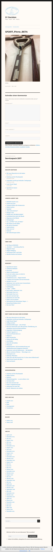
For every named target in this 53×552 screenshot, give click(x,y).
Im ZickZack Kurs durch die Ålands (15, 216)
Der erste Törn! (10, 305)
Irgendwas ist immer (12, 187)
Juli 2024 (9, 442)
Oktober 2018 (10, 487)
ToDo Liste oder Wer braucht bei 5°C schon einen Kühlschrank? (23, 357)
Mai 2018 (9, 491)
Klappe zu (9, 335)
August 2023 (10, 447)
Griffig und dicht (11, 323)
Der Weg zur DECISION (12, 245)
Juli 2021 (9, 464)
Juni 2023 (9, 449)
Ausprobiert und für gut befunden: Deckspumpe (19, 180)
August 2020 (10, 475)
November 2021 (11, 456)
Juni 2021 (9, 465)
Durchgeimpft (10, 220)
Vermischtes (10, 408)
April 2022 (9, 455)
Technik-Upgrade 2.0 (12, 332)
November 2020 (11, 471)
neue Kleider (10, 341)
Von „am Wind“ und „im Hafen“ (15, 221)
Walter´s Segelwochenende (13, 384)
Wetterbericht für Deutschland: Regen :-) (17, 301)
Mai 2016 (9, 505)
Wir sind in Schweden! (12, 225)
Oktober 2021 (10, 458)
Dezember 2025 (11, 436)
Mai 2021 (9, 467)
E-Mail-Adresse (9, 129)
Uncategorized (10, 406)
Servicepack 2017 (11, 353)
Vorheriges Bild (8, 26)
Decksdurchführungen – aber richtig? (16, 324)
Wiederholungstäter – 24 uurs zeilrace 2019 (18, 379)
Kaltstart (9, 230)
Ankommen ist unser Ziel (13, 297)
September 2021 (11, 460)
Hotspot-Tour (10, 212)
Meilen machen (10, 207)
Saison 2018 (10, 422)
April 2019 (9, 484)
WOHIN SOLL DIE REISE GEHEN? (15, 214)
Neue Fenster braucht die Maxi (14, 359)
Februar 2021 (10, 469)
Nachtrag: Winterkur (12, 355)
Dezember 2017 (10, 493)
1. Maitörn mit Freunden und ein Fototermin (18, 279)
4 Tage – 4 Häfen (11, 288)
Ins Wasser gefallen (11, 276)
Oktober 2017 (10, 495)
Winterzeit (9, 344)
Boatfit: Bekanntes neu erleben (15, 388)
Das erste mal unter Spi (12, 296)
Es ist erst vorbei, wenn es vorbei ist (16, 274)
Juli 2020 (9, 476)
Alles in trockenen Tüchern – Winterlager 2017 (19, 352)
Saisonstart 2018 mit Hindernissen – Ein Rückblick (20, 350)
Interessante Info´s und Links (14, 252)
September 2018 (11, 489)
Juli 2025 (9, 438)
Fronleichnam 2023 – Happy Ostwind (16, 277)
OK (29, 550)
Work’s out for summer (12, 299)
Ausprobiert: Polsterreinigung (14, 330)
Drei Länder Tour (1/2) (12, 292)
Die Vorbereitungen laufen (13, 232)
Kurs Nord (9, 270)
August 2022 (10, 453)
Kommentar (8, 103)
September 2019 (11, 480)
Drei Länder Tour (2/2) (12, 294)
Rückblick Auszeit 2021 (12, 201)
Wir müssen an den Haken (13, 223)
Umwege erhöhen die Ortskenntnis (16, 205)
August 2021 (10, 462)
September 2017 (11, 496)
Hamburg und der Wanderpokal (15, 177)
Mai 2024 (9, 444)
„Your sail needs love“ (12, 210)
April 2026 (9, 435)
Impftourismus (10, 227)
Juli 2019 (9, 482)
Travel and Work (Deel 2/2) (13, 333)
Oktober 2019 (10, 478)
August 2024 (10, 440)
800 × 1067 (14, 86)
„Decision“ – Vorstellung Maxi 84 (15, 247)
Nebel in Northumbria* (12, 272)
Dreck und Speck (11, 361)
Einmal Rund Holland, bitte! (14, 303)
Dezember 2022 (11, 451)
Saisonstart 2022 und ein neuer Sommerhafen (18, 283)
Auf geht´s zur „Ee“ (11, 281)
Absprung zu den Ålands (13, 218)
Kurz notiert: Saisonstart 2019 (14, 290)
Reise (8, 404)
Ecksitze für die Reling (12, 339)
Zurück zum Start (11, 203)
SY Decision (10, 17)
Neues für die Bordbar (12, 343)
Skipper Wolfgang (11, 250)
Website (7, 135)
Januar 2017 (9, 500)
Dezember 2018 (10, 485)
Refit (8, 402)
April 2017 (9, 498)
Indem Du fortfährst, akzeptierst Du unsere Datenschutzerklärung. (25, 539)
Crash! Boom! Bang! (12, 184)
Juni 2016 (9, 504)
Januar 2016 (10, 509)
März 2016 (9, 507)
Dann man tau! (10, 229)
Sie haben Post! (10, 381)
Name (7, 123)
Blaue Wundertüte (11, 337)
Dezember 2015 (10, 511)
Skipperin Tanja (11, 248)
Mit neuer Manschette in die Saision (16, 173)
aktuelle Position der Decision (14, 254)
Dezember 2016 (10, 502)
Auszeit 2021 (10, 400)
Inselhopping (10, 286)
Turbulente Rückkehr (12, 268)
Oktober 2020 (10, 473)
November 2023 (11, 445)
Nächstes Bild (16, 26)
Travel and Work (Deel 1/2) (13, 285)
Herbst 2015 (10, 420)
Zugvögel (9, 209)
